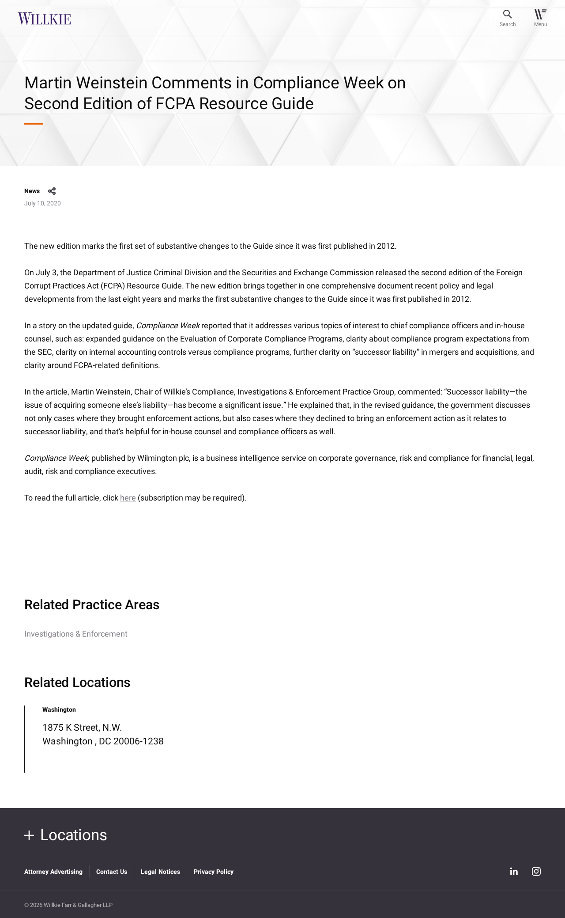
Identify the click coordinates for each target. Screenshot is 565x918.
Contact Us (111, 871)
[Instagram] (536, 871)
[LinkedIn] (514, 871)
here (128, 498)
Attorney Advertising (53, 871)
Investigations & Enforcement (76, 634)
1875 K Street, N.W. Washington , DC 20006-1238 (103, 734)
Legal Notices (160, 871)
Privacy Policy (214, 871)
